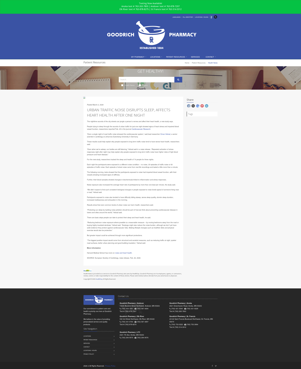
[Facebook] (211, 17)
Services (195, 57)
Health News (130, 85)
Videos (145, 85)
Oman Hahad (165, 134)
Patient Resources (175, 57)
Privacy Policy (88, 354)
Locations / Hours (201, 17)
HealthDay (99, 279)
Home (187, 63)
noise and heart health (123, 253)
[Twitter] (215, 17)
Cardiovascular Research (141, 129)
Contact (210, 57)
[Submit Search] (178, 79)
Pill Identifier (188, 17)
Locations (155, 57)
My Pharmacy (137, 57)
